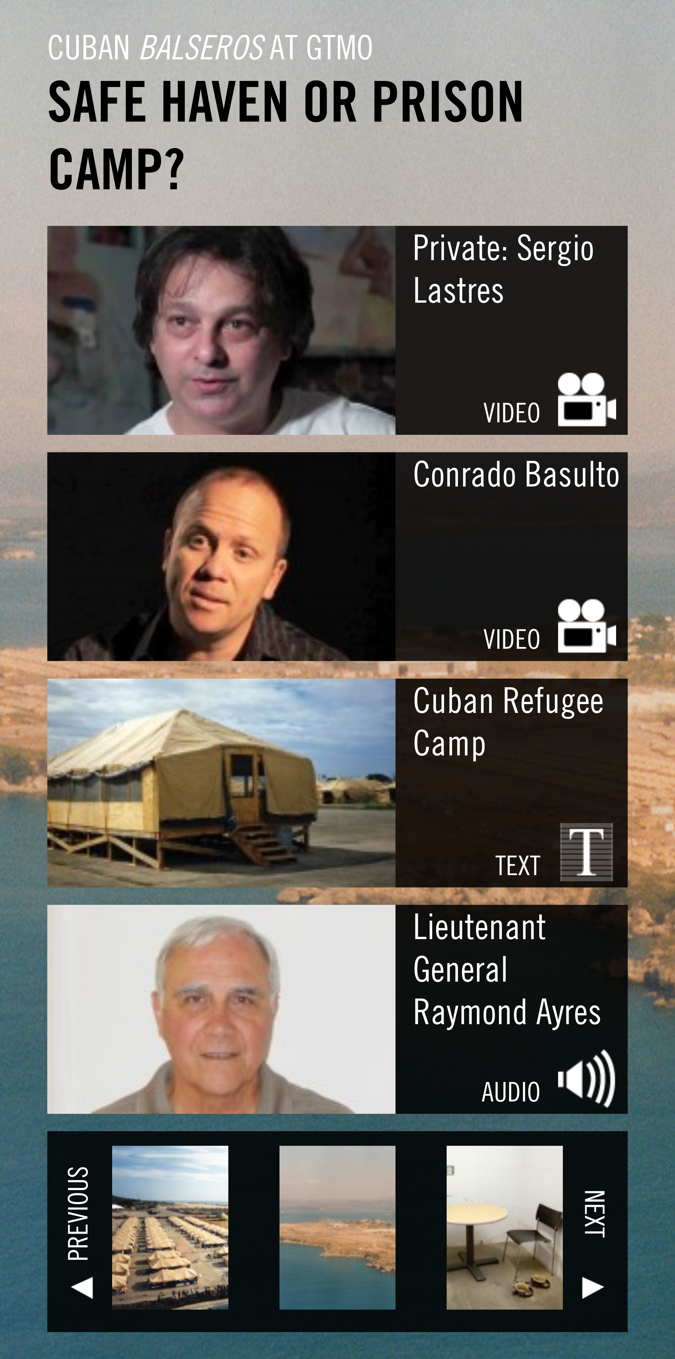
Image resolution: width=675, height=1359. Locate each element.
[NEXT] (501, 1312)
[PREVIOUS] (174, 1312)
